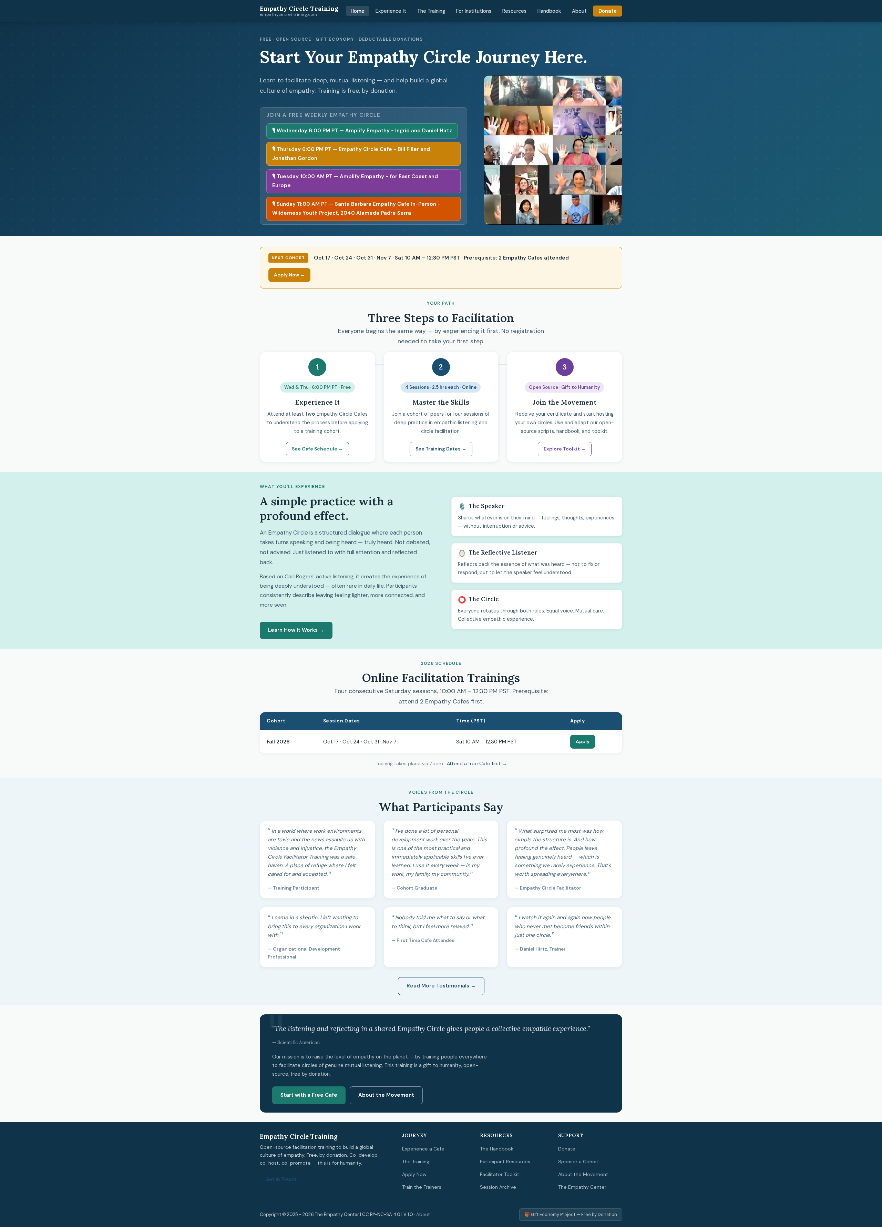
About (579, 11)
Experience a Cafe (423, 1149)
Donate (607, 11)
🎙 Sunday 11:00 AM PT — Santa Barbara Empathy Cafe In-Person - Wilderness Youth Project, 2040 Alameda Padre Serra (356, 208)
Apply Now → (289, 275)
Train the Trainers (421, 1187)
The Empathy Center (582, 1187)
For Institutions (473, 11)
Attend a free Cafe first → (477, 763)
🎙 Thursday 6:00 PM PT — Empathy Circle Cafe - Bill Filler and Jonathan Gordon (351, 154)
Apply (582, 741)
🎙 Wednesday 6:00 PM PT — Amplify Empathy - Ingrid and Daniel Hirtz (362, 130)
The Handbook (496, 1149)
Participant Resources (505, 1161)
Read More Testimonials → (441, 985)
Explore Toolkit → (565, 449)
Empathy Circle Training (299, 11)
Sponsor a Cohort (578, 1161)
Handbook (549, 11)
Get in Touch (280, 1179)
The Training (431, 11)
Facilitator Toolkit (499, 1174)
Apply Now (414, 1174)
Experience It (391, 11)
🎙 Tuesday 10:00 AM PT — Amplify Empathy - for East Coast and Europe (355, 181)
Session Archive (498, 1187)
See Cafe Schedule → (317, 449)
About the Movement (386, 1095)
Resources (514, 11)
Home (358, 11)
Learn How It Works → (296, 630)
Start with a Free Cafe (308, 1095)
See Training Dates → (441, 449)
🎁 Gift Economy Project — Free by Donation (570, 1214)
